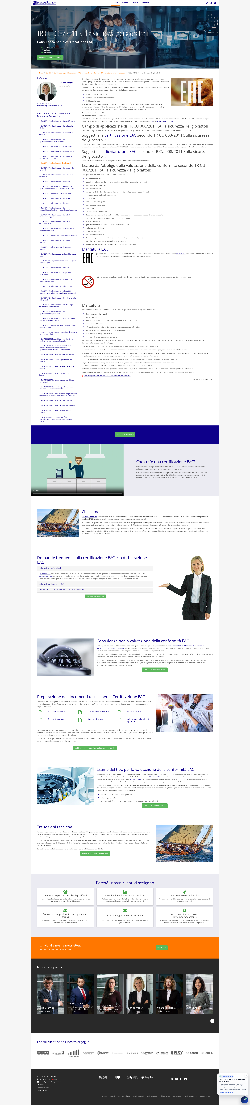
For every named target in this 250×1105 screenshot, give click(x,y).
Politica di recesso (165, 1096)
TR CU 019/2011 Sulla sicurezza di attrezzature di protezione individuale (56, 229)
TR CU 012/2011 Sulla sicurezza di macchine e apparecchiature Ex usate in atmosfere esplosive (56, 187)
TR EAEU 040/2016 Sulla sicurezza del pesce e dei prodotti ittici (56, 367)
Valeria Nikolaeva (166, 1007)
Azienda (125, 3)
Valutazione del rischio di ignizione (138, 720)
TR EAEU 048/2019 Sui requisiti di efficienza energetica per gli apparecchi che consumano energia (55, 419)
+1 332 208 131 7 (45, 1079)
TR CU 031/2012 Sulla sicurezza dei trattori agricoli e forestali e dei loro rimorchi (58, 306)
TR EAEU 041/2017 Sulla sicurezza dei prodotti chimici (55, 374)
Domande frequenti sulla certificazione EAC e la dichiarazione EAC (92, 560)
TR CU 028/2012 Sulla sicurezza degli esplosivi (55, 286)
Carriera (135, 3)
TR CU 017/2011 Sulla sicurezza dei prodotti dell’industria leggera (54, 216)
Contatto (145, 3)
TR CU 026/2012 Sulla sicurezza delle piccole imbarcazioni (55, 273)
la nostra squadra (49, 967)
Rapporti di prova (95, 719)
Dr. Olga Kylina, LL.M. (109, 1005)
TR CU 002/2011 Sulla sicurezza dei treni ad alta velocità (56, 127)
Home (41, 73)
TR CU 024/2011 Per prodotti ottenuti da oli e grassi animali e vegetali (57, 262)
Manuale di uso (134, 711)
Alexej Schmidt (46, 1007)
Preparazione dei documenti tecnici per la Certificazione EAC (91, 696)
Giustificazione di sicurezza (99, 711)
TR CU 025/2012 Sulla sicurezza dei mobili (54, 268)
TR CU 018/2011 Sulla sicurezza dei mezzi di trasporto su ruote (54, 223)
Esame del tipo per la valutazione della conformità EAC (145, 769)
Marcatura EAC (95, 249)
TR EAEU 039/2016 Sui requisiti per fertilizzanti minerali (55, 360)
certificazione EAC (120, 135)
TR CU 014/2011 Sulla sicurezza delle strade (54, 198)
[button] (207, 3)
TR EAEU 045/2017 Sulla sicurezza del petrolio (55, 400)
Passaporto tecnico (56, 711)
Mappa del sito (177, 1096)
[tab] (95, 568)
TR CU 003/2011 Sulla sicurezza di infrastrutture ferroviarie (56, 134)
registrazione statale (104, 648)
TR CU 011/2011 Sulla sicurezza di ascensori (54, 182)
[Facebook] (181, 1079)
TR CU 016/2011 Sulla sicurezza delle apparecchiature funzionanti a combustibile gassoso (58, 209)
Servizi (115, 3)
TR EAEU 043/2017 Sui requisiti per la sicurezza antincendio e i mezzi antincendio (56, 388)
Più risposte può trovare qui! (95, 596)
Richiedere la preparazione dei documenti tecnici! (95, 748)
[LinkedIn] (185, 1079)
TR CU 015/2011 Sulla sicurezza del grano (54, 203)
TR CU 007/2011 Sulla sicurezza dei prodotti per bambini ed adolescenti (56, 157)
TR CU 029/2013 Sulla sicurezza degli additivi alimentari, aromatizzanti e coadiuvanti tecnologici (57, 292)
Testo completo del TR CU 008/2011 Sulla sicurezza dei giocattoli (107, 376)
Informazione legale (124, 1096)
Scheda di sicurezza (56, 719)
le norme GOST (118, 648)
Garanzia (112, 1096)
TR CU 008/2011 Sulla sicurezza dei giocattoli (55, 163)
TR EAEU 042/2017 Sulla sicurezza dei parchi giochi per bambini (57, 381)
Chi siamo (91, 511)
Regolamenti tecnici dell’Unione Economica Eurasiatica (105, 73)
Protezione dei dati (138, 1096)
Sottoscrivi (161, 947)
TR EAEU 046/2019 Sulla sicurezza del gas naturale (57, 405)
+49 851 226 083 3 (45, 103)
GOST (151, 121)
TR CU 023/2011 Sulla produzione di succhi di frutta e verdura (58, 255)
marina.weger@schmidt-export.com (50, 106)
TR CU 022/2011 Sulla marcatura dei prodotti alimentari (55, 248)
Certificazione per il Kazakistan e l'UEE (68, 73)
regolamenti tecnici (46, 576)
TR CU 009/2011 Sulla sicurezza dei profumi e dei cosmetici (56, 169)
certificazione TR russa (164, 121)
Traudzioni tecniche (54, 827)
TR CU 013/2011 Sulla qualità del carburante (55, 193)
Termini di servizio (151, 1096)
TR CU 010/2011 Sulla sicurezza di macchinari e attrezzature (56, 176)
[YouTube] (176, 1079)
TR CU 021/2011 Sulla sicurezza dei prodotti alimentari (54, 241)
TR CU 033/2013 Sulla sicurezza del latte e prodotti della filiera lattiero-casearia (57, 319)
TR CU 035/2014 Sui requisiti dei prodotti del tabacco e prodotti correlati (58, 333)
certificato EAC (45, 574)
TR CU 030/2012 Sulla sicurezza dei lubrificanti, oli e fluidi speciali (57, 299)
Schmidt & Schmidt (89, 517)
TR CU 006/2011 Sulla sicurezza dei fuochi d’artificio (57, 151)
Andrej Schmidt (76, 1003)
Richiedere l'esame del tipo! (154, 806)
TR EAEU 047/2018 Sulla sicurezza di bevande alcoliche (55, 411)
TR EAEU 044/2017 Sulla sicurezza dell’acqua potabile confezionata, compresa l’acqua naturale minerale (58, 395)
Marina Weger (66, 82)
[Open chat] (244, 1099)
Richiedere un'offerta (125, 434)
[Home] (45, 3)
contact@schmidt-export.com (50, 1082)
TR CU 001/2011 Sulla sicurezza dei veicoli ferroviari (57, 121)
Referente (42, 78)
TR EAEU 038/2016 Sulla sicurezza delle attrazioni (56, 355)
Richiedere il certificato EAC (50, 57)
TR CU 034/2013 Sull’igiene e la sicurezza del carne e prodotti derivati (57, 326)
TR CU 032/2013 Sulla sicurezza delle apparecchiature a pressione (52, 313)
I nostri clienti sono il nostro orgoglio (63, 1042)
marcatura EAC (175, 646)
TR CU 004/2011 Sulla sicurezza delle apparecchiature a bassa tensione (52, 141)
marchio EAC (181, 254)
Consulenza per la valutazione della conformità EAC (143, 640)
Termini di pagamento (190, 1096)
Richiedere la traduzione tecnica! (95, 853)
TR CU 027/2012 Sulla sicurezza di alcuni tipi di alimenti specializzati (55, 280)
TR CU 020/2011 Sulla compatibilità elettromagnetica (58, 235)
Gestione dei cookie (205, 1096)
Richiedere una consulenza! (154, 670)
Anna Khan (193, 1007)
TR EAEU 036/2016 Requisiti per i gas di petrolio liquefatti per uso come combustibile (56, 340)
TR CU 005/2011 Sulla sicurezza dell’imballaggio (56, 146)
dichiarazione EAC (120, 151)
